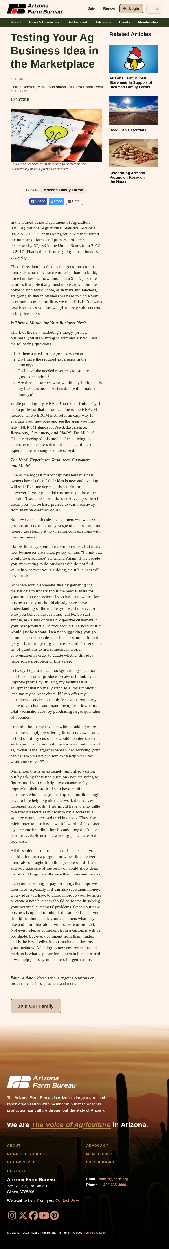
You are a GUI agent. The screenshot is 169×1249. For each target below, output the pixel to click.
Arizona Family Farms (63, 190)
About (16, 22)
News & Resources (44, 22)
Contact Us (65, 1200)
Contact (16, 1171)
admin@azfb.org (113, 1179)
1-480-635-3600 (113, 1185)
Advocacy (103, 22)
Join (92, 9)
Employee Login (95, 1232)
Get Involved (77, 22)
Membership (148, 22)
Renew (109, 9)
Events (124, 22)
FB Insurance (101, 1162)
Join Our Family (36, 1006)
